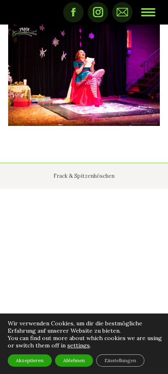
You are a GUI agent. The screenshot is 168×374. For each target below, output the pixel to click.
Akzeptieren (30, 360)
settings (78, 345)
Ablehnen (74, 360)
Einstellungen (120, 360)
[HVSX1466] (84, 75)
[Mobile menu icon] (148, 12)
